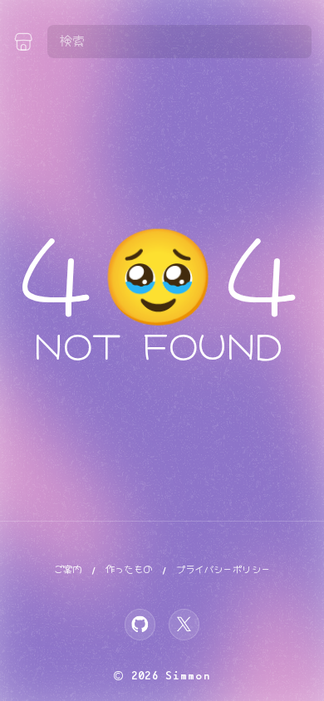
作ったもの (129, 569)
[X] (184, 624)
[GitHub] (140, 624)
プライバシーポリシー (223, 569)
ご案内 (68, 569)
